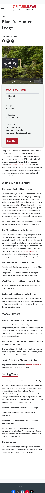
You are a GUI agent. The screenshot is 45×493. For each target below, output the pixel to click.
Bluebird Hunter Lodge (19, 164)
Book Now (11, 141)
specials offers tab (33, 365)
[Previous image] (36, 81)
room (37, 205)
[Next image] (39, 81)
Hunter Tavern (28, 251)
